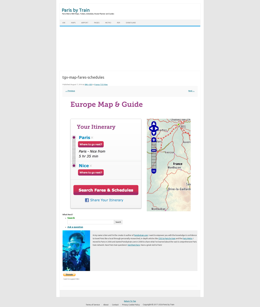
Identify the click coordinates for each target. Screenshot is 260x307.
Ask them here (134, 245)
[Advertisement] (130, 49)
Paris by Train (76, 9)
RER (118, 23)
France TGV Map (101, 84)
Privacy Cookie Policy (131, 305)
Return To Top (130, 301)
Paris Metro (187, 238)
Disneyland (131, 23)
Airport (84, 23)
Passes (96, 23)
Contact (115, 305)
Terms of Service (93, 305)
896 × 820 (88, 84)
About (105, 305)
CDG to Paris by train (167, 238)
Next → (191, 91)
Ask (63, 23)
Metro (108, 23)
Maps (73, 23)
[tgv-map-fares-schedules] (130, 155)
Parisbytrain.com (141, 235)
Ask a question (75, 227)
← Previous (70, 91)
